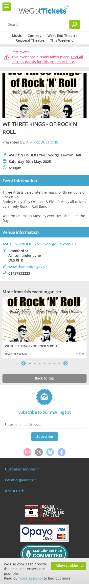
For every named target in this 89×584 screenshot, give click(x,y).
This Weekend (62, 40)
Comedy (35, 35)
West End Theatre (62, 35)
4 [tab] (44, 363)
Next (65, 363)
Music (17, 35)
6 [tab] (54, 363)
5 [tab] (49, 363)
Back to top (44, 378)
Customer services (20, 469)
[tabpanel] (44, 327)
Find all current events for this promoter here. (47, 59)
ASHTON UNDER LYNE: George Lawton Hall (40, 243)
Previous (23, 363)
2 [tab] (34, 363)
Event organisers (19, 479)
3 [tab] (39, 363)
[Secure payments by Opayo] (44, 540)
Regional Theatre (30, 40)
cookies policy (31, 578)
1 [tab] (29, 363)
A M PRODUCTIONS (42, 142)
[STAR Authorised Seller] (44, 520)
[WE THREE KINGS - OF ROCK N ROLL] (44, 319)
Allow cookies (67, 565)
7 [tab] (59, 363)
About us (12, 490)
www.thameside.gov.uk (27, 266)
